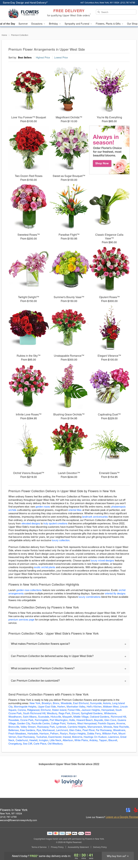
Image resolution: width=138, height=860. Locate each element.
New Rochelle (121, 726)
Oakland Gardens (99, 716)
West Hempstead (86, 723)
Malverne (77, 736)
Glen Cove (110, 720)
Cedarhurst (22, 740)
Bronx (56, 703)
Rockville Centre (40, 723)
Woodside (66, 703)
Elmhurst (46, 710)
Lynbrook (61, 726)
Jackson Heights (90, 710)
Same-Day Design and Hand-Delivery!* (25, 2)
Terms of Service (39, 847)
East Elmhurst (81, 703)
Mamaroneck (95, 726)
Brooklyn (46, 703)
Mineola (108, 726)
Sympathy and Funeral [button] (77, 23)
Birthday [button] (54, 23)
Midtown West (111, 706)
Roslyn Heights (77, 733)
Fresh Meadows (17, 733)
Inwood (67, 736)
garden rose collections (29, 590)
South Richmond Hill (34, 713)
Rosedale (13, 720)
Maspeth (67, 716)
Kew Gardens (27, 730)
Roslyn (64, 733)
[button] (129, 845)
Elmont (75, 713)
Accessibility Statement (78, 847)
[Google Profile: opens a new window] (128, 810)
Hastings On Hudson (95, 736)
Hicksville (55, 716)
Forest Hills (74, 710)
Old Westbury (55, 743)
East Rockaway (26, 736)
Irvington (43, 740)
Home (4, 34)
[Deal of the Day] (109, 150)
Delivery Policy (100, 847)
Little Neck (55, 740)
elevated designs (31, 523)
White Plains (81, 740)
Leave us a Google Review (122, 817)
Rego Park (64, 713)
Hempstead (107, 710)
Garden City (23, 723)
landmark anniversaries (95, 516)
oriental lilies (75, 510)
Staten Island (59, 710)
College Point (58, 723)
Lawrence (113, 736)
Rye (39, 730)
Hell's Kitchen (94, 706)
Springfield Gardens (92, 713)
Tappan (103, 740)
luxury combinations (90, 596)
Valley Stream (28, 726)
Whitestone (110, 713)
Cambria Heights (77, 726)
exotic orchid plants (44, 567)
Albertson (68, 740)
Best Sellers (25, 57)
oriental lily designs (115, 593)
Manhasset (48, 730)
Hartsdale (32, 733)
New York (35, 703)
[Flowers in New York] (23, 13)
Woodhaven (15, 716)
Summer (23, 23)
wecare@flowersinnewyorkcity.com (18, 820)
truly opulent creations (55, 523)
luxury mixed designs (102, 560)
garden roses (43, 506)
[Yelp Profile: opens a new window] (135, 810)
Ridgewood (33, 710)
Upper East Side (47, 706)
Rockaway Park (46, 726)
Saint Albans (30, 716)
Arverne (120, 723)
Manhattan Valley (76, 706)
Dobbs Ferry (94, 733)
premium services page (21, 619)
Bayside (98, 720)
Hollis (72, 720)
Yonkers (71, 723)
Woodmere (119, 730)
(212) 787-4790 (8, 816)
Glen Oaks (75, 730)
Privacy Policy (57, 847)
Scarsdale (43, 716)
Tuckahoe (41, 736)
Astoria (107, 703)
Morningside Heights (25, 706)
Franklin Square (106, 723)
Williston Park (109, 733)
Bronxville (13, 726)
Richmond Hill (118, 716)
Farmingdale (41, 720)
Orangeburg (15, 743)
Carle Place (39, 743)
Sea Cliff (27, 743)
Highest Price (43, 57)
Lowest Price (61, 57)
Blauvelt (112, 740)
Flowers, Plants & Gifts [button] (108, 23)
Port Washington (59, 720)
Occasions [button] (37, 23)
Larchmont (62, 730)
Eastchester (54, 736)
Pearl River (88, 730)
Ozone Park (26, 720)
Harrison (44, 733)
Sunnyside (96, 703)
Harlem (61, 706)
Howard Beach (84, 720)
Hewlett (33, 740)
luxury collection (61, 540)
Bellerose (13, 730)
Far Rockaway (104, 730)
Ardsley (93, 740)
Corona (22, 710)
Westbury (52, 713)
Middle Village (81, 716)
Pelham (54, 733)
